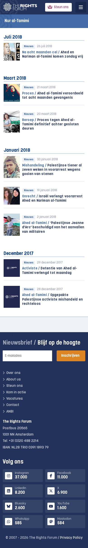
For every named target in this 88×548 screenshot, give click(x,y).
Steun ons (61, 7)
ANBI (10, 411)
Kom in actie (16, 392)
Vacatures (14, 399)
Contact (12, 405)
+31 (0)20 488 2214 (24, 441)
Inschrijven (70, 356)
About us (13, 379)
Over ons (13, 373)
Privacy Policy (71, 538)
